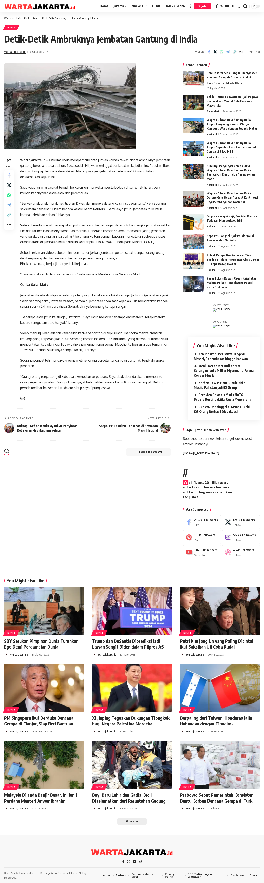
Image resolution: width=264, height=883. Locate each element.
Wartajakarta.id (15, 51)
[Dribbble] (241, 552)
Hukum (211, 226)
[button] (190, 6)
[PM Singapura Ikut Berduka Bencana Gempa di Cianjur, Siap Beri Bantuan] (44, 688)
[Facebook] (217, 6)
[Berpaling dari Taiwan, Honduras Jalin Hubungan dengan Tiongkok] (220, 688)
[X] (221, 6)
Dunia (11, 27)
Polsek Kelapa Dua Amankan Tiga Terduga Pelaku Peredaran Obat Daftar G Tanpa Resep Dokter (233, 260)
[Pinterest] (202, 537)
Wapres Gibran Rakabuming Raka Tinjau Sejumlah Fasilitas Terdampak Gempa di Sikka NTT (231, 147)
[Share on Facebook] (209, 52)
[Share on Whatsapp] (221, 52)
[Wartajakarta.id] (39, 6)
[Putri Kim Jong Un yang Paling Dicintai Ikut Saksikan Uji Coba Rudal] (220, 611)
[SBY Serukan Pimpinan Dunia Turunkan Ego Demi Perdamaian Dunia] (44, 611)
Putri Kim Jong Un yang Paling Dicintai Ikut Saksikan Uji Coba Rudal (216, 644)
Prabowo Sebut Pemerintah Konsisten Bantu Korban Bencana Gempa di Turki (217, 798)
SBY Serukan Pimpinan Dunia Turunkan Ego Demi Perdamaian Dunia (41, 644)
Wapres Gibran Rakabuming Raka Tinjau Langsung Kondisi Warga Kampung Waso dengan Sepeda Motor (232, 124)
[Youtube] (202, 552)
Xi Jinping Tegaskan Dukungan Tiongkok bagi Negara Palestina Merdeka (131, 721)
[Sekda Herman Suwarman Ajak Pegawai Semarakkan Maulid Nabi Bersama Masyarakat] (193, 102)
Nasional (212, 134)
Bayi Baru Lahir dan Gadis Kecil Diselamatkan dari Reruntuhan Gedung (129, 798)
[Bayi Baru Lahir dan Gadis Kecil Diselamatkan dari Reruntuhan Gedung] (132, 765)
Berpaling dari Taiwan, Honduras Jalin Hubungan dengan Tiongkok (216, 721)
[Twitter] (241, 522)
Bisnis (210, 83)
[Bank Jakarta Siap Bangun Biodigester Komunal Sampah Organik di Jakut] (193, 78)
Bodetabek (213, 111)
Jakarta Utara (234, 83)
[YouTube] (227, 6)
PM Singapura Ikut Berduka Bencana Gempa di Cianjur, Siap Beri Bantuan (38, 721)
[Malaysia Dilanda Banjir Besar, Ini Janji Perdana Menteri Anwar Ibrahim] (44, 765)
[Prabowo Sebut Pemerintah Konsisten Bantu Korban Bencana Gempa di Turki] (220, 765)
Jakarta (220, 83)
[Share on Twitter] (215, 52)
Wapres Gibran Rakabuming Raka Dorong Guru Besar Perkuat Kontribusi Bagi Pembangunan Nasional (232, 197)
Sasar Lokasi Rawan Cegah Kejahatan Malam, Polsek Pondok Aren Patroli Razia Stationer (232, 283)
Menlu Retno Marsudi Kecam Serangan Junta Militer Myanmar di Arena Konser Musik (224, 370)
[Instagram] (232, 6)
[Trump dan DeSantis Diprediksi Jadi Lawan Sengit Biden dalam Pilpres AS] (132, 611)
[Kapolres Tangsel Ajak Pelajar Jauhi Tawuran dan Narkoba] (193, 241)
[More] (241, 52)
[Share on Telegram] (228, 52)
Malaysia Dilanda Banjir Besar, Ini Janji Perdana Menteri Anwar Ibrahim (40, 798)
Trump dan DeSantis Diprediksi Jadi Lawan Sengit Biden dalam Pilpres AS (128, 644)
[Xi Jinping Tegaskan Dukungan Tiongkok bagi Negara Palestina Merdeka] (132, 688)
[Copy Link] (234, 52)
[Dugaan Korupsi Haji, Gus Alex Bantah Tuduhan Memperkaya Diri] (193, 222)
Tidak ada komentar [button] (150, 452)
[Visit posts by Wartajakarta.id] (6, 654)
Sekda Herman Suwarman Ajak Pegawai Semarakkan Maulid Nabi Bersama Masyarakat (233, 101)
